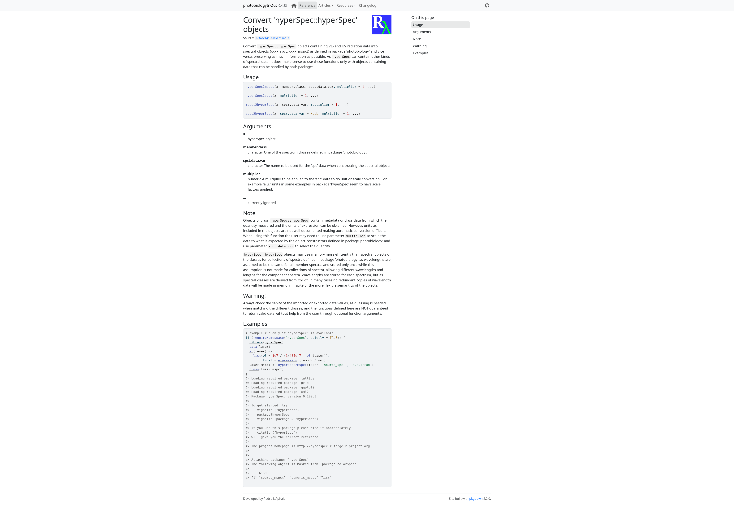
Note (417, 39)
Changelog (367, 5)
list (257, 356)
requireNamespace (268, 338)
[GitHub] (487, 5)
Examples (421, 53)
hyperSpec (273, 342)
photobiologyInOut (260, 5)
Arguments (422, 31)
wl (251, 351)
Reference (307, 5)
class (254, 369)
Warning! (420, 46)
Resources (345, 5)
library (256, 342)
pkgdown (476, 498)
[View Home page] (294, 5)
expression (287, 360)
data (253, 347)
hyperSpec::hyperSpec (276, 46)
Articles (324, 5)
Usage (418, 24)
